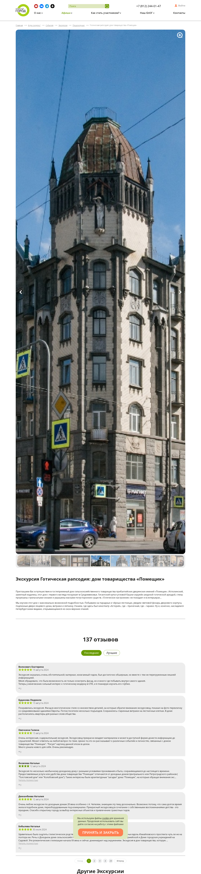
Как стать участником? (105, 12)
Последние (91, 653)
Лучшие (111, 653)
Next (180, 292)
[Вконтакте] (42, 6)
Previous (20, 292)
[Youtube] (36, 6)
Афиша (66, 12)
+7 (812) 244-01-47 (148, 6)
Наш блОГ (146, 12)
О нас (38, 12)
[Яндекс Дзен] (52, 6)
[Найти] (107, 6)
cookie (105, 818)
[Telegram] (47, 6)
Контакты (179, 12)
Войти (181, 5)
